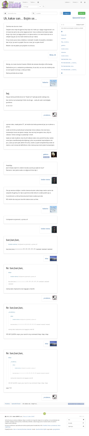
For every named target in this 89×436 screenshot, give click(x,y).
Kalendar (29, 429)
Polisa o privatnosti (52, 425)
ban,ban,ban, (66, 59)
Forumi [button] (25, 2)
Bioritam (24, 429)
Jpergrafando (56, 429)
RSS (69, 420)
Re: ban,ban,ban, (69, 62)
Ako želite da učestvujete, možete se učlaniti (72, 28)
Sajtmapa (70, 426)
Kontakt (70, 423)
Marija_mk (53, 55)
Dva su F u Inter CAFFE (28, 416)
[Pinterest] (81, 2)
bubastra (45, 82)
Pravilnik (45, 425)
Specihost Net (39, 429)
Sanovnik (19, 429)
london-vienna (45, 179)
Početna (7, 404)
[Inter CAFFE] (11, 5)
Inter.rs (15, 429)
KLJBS (45, 429)
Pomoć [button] (75, 2)
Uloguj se (67, 13)
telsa (46, 258)
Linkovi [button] (67, 2)
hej (65, 42)
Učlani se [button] (81, 13)
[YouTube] (85, 2)
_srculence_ (47, 115)
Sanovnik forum (78, 18)
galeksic (45, 154)
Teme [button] (32, 2)
